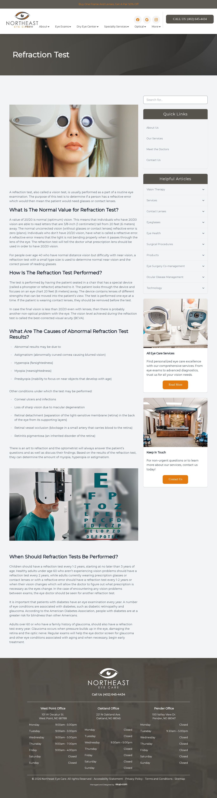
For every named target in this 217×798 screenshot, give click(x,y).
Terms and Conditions (158, 778)
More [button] (155, 26)
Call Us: (190, 19)
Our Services (154, 138)
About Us (152, 127)
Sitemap (180, 778)
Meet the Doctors (157, 149)
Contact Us (153, 160)
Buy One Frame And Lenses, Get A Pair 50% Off (109, 4)
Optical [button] (139, 26)
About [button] (43, 26)
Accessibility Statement (108, 778)
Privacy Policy (134, 778)
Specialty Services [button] (115, 26)
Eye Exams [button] (62, 26)
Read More (175, 384)
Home (29, 26)
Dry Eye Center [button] (86, 26)
